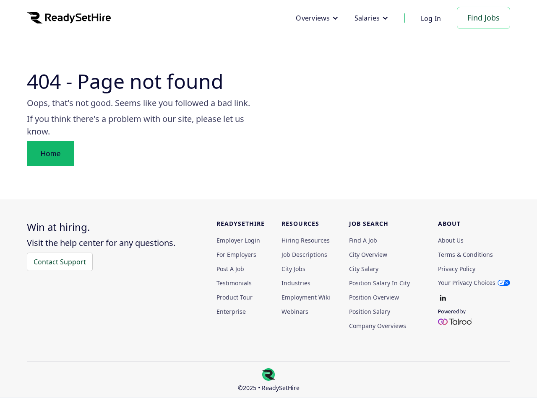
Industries (296, 283)
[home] (69, 17)
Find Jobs (483, 18)
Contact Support (60, 261)
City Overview (368, 254)
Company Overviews (377, 326)
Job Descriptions (304, 254)
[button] (317, 18)
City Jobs (293, 269)
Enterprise (231, 311)
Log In (431, 18)
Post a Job (230, 269)
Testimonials (234, 283)
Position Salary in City (379, 283)
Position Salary (369, 311)
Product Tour (234, 297)
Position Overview (374, 297)
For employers (236, 254)
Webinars (295, 311)
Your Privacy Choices (466, 283)
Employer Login (238, 240)
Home (50, 153)
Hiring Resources (306, 240)
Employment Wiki (306, 297)
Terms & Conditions (465, 254)
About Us (451, 240)
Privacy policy (456, 269)
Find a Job (363, 240)
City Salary (363, 269)
